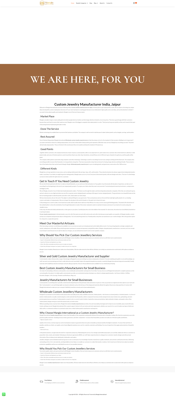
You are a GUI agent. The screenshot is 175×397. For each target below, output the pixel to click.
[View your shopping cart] (134, 3)
